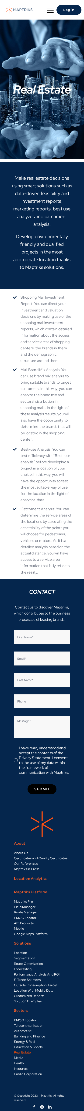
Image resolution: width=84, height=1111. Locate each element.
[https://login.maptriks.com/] (67, 10)
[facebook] (34, 1107)
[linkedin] (50, 1107)
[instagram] (42, 1107)
